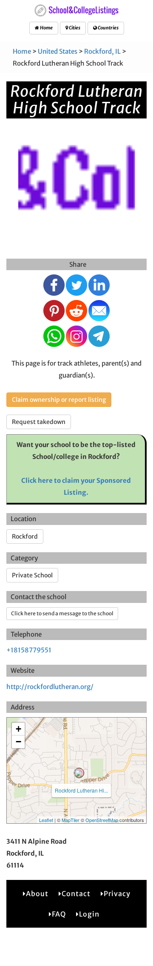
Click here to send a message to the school (62, 613)
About (37, 893)
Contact (76, 893)
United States (57, 51)
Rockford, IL (102, 51)
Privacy (117, 893)
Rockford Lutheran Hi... (81, 790)
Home (46, 28)
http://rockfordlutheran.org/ (50, 687)
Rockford (25, 536)
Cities (74, 28)
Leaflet (46, 819)
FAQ (59, 914)
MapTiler (70, 819)
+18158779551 (28, 650)
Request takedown (38, 422)
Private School (32, 575)
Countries (108, 28)
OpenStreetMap (101, 819)
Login (89, 914)
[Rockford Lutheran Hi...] (79, 773)
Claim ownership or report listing (59, 400)
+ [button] (18, 729)
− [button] (18, 741)
